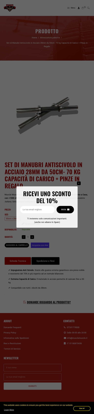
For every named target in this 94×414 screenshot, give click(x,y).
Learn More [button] (9, 410)
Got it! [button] (82, 408)
